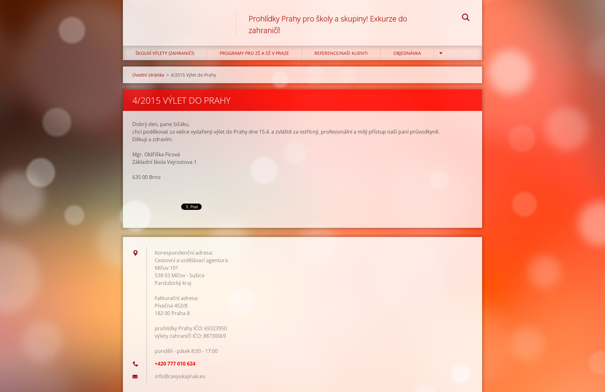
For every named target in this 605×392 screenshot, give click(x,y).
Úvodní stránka (148, 75)
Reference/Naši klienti (341, 53)
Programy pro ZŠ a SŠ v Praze (254, 53)
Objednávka (407, 53)
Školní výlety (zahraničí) (164, 53)
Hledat (466, 18)
